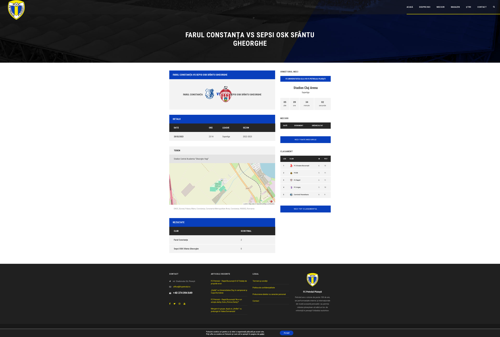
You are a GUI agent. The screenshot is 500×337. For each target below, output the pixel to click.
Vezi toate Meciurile (306, 140)
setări (262, 334)
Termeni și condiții (260, 281)
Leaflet (245, 204)
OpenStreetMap (262, 204)
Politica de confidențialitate (264, 288)
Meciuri (441, 7)
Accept (286, 333)
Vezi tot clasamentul (305, 209)
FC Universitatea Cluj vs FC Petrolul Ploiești (306, 79)
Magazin (455, 7)
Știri (468, 7)
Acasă (410, 7)
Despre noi (424, 7)
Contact (482, 7)
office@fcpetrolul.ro (181, 287)
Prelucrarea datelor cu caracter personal (269, 294)
